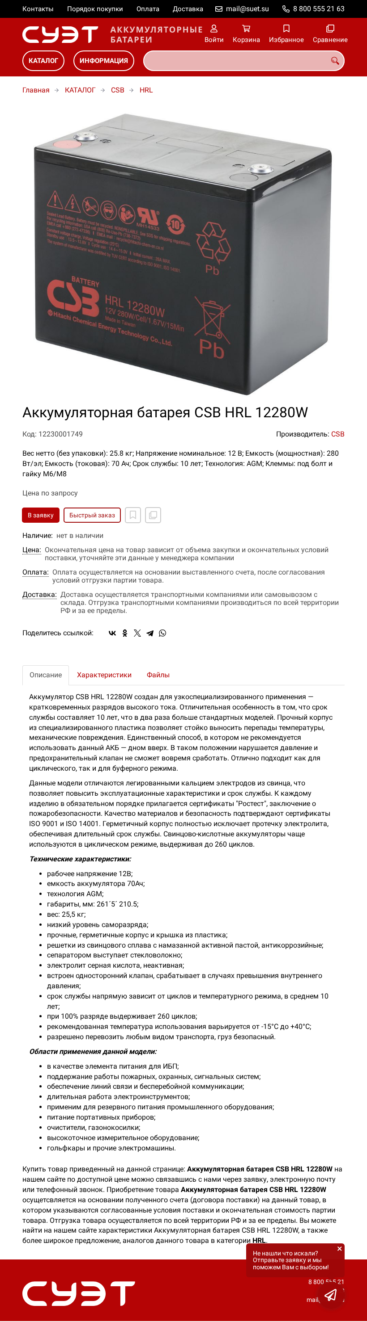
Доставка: (39, 595)
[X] (137, 633)
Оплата (148, 9)
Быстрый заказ (92, 515)
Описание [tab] (46, 675)
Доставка (188, 9)
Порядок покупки (95, 9)
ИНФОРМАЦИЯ (104, 61)
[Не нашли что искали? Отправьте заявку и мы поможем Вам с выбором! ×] (331, 1295)
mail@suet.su (247, 8)
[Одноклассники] (124, 633)
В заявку (41, 515)
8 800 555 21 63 (319, 8)
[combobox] (244, 60)
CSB (117, 90)
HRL (146, 90)
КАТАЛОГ (43, 61)
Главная (36, 90)
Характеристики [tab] (104, 675)
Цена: (31, 550)
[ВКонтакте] (112, 633)
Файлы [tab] (158, 675)
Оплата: (35, 572)
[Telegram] (150, 633)
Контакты (38, 9)
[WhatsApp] (162, 633)
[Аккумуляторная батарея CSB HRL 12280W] (183, 255)
